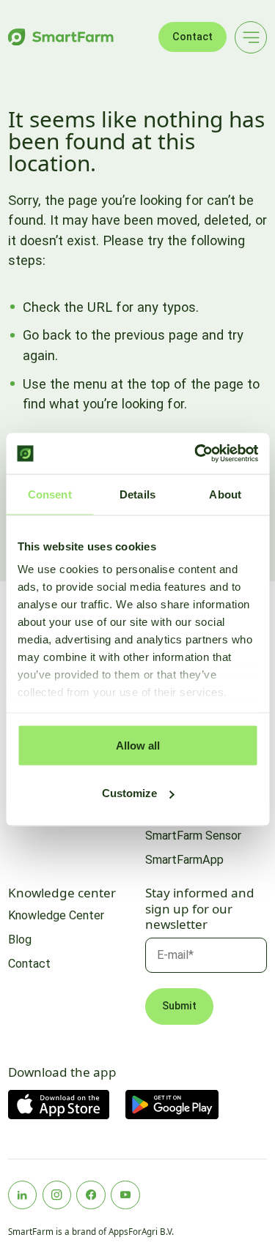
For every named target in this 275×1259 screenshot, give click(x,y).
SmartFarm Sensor (193, 836)
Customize (129, 793)
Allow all (138, 745)
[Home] (61, 37)
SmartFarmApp (184, 860)
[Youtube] (125, 1195)
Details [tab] (137, 493)
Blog (20, 939)
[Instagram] (57, 1195)
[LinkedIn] (22, 1195)
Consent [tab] (50, 493)
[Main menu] (251, 37)
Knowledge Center (56, 915)
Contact (192, 37)
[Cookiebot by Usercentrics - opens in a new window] (195, 453)
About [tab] (225, 493)
